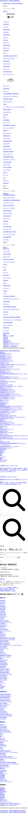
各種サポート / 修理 (8, 335)
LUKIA (4, 383)
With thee (6, 448)
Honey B (7, 429)
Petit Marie (6, 437)
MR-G (6, 387)
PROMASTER (8, 391)
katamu (4, 430)
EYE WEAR (6, 333)
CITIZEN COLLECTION (12, 364)
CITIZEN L (7, 366)
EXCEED (6, 372)
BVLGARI (5, 358)
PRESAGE (7, 389)
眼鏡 (1, 458)
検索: (1, 557)
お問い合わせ (6, 340)
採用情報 (2, 777)
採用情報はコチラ (8, 342)
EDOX (5, 370)
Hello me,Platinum (11, 409)
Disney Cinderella (11, 424)
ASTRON (6, 353)
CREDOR (6, 367)
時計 (1, 455)
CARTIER (6, 359)
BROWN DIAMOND (11, 406)
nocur (3, 434)
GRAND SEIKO (9, 377)
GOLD (4, 334)
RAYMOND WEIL (11, 395)
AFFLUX (6, 421)
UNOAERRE (7, 418)
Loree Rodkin (8, 410)
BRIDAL (5, 247)
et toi (3, 426)
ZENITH (4, 403)
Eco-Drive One (10, 369)
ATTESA (5, 355)
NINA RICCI (6, 432)
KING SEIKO (8, 381)
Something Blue (9, 446)
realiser (4, 414)
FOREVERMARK (10, 407)
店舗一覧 (5, 337)
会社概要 (5, 338)
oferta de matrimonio (14, 435)
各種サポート (3, 773)
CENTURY (7, 361)
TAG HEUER (7, 397)
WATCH (5, 11)
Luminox (6, 384)
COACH (4, 363)
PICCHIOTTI (7, 412)
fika (3, 427)
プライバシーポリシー (6, 781)
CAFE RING (7, 423)
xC (4, 401)
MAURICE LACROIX (11, 386)
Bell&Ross (6, 356)
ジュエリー (3, 456)
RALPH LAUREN (10, 394)
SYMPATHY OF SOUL (12, 417)
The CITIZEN (7, 398)
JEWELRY (6, 193)
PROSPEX (7, 392)
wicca (4, 400)
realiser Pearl (8, 415)
